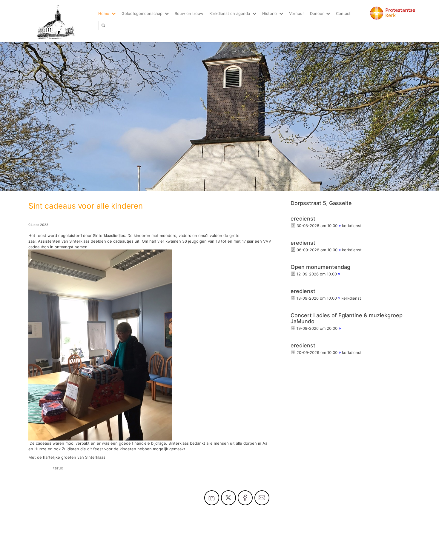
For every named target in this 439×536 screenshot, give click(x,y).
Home (103, 13)
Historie (269, 13)
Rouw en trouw (189, 13)
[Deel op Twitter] (228, 497)
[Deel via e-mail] (261, 497)
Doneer (317, 13)
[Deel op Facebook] (245, 497)
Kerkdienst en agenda (229, 13)
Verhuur (296, 13)
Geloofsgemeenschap (142, 13)
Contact (343, 13)
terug (58, 468)
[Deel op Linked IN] (211, 497)
